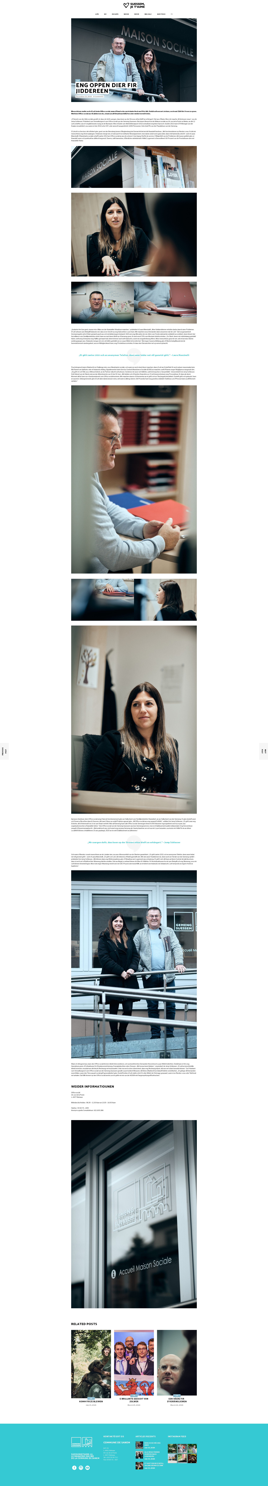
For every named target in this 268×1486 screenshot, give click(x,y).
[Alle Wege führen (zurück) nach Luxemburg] (139, 1455)
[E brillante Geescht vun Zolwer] (134, 1369)
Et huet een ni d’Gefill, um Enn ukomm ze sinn (154, 1464)
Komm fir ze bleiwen (91, 1401)
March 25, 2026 (134, 1405)
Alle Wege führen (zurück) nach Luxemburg (152, 1454)
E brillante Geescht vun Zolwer (134, 1400)
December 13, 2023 (84, 96)
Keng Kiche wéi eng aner (152, 1444)
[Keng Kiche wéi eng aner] (139, 1445)
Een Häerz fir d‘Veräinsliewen (177, 1400)
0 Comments (98, 96)
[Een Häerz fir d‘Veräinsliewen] (177, 1369)
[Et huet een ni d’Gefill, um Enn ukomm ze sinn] (139, 1465)
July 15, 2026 (91, 1405)
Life (78, 80)
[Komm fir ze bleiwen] (91, 1369)
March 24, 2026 (176, 1405)
